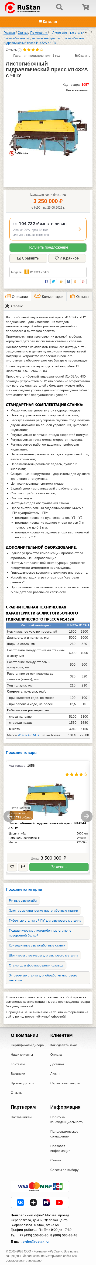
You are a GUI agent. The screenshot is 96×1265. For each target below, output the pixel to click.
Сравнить (30, 258)
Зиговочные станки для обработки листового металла (43, 977)
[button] (48, 229)
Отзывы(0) (14, 50)
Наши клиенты (22, 1054)
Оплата (56, 1054)
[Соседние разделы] (86, 32)
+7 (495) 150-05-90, (34, 1235)
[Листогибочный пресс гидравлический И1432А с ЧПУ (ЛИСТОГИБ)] (48, 131)
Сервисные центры (65, 1083)
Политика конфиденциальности (66, 1119)
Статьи (55, 1160)
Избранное (69, 258)
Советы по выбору (64, 1170)
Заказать (58, 867)
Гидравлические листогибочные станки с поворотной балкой (40, 933)
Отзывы (16, 1092)
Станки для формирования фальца (36, 965)
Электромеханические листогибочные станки (43, 910)
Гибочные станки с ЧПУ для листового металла (45, 920)
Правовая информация (60, 1148)
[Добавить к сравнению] (23, 867)
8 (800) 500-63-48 (63, 1235)
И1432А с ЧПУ (29, 735)
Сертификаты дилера (27, 1045)
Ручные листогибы (23, 900)
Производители (22, 1083)
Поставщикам (21, 1117)
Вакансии (18, 1073)
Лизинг (55, 1073)
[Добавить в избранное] (12, 867)
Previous (9, 816)
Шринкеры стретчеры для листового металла (43, 955)
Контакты (18, 1064)
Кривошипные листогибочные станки (37, 945)
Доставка (57, 1064)
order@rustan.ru (36, 1241)
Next (87, 816)
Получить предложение (47, 247)
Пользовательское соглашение (64, 1134)
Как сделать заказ (63, 1045)
